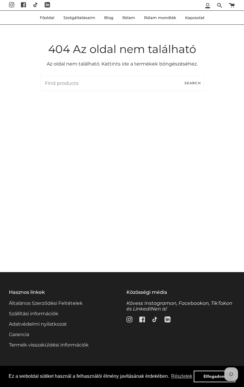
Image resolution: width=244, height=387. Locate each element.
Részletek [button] (181, 376)
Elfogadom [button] (215, 376)
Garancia (19, 334)
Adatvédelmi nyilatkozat (38, 324)
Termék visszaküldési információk (49, 345)
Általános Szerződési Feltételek (46, 303)
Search (192, 83)
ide (125, 64)
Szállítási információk (33, 313)
